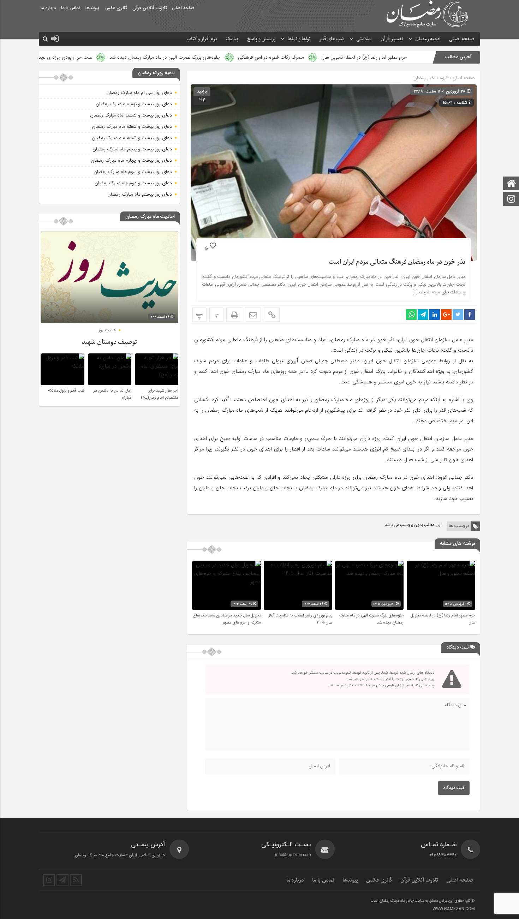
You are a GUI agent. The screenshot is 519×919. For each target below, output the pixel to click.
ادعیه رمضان (427, 39)
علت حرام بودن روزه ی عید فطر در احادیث (100, 57)
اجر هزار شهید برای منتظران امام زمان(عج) (159, 394)
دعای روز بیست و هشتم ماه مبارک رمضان (131, 115)
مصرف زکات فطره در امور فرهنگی (321, 57)
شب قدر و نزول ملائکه (66, 390)
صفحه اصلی (183, 8)
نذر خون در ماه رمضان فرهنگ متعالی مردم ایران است (397, 262)
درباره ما (48, 8)
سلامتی (364, 39)
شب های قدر (332, 39)
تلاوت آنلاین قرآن (149, 8)
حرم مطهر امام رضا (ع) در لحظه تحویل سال (414, 57)
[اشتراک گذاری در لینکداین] (434, 314)
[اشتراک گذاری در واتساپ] (411, 314)
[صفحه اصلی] (511, 184)
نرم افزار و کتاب (201, 39)
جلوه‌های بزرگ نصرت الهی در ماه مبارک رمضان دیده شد (215, 57)
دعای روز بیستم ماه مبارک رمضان (139, 194)
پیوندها (92, 8)
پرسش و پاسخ (261, 39)
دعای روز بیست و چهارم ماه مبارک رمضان (131, 160)
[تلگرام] (62, 880)
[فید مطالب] (76, 880)
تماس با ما (70, 8)
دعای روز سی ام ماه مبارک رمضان (139, 92)
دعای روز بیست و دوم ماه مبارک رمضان (133, 183)
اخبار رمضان (424, 78)
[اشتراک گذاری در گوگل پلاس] (446, 314)
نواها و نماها (298, 39)
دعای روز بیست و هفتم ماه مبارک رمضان (132, 126)
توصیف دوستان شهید (109, 342)
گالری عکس (116, 8)
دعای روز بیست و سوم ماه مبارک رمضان (133, 171)
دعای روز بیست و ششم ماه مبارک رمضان (132, 138)
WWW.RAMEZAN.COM (453, 909)
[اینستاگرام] (511, 200)
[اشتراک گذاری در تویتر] (458, 314)
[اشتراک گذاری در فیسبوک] (469, 314)
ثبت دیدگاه (453, 788)
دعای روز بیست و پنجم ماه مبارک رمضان (132, 149)
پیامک (232, 39)
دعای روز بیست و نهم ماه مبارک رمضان (134, 104)
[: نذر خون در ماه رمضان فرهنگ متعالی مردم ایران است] (253, 315)
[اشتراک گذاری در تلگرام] (423, 314)
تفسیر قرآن (392, 39)
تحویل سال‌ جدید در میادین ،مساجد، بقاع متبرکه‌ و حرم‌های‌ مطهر (227, 619)
